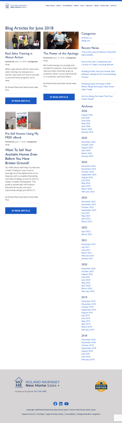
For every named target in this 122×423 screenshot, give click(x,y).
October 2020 (87, 271)
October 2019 (87, 307)
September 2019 (88, 309)
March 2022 (86, 234)
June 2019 (85, 318)
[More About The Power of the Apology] (61, 41)
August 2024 (87, 177)
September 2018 (88, 348)
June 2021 (85, 250)
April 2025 (85, 150)
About (58, 6)
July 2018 (85, 354)
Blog (82, 6)
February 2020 (87, 291)
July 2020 (85, 277)
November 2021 (88, 244)
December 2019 (88, 301)
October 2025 (87, 144)
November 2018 (88, 342)
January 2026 (87, 132)
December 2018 (88, 339)
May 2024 (85, 183)
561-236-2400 (40, 391)
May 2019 (85, 321)
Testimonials (68, 6)
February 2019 (87, 329)
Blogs (85, 40)
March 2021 (86, 252)
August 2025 (87, 147)
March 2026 (86, 129)
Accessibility (70, 414)
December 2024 (88, 166)
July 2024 (85, 180)
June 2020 (85, 280)
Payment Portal (28, 414)
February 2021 (87, 255)
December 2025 (88, 142)
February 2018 (87, 359)
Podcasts (89, 6)
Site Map (40, 414)
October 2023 (87, 207)
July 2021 (85, 247)
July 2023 (85, 213)
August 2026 (87, 115)
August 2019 (87, 312)
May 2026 (85, 123)
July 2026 (85, 117)
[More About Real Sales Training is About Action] (23, 41)
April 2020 (85, 285)
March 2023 (86, 221)
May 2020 (85, 282)
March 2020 (86, 288)
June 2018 (85, 356)
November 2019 (88, 304)
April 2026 (85, 126)
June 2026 (85, 120)
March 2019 (86, 327)
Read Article (22, 100)
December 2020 (88, 268)
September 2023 (88, 210)
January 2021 (87, 258)
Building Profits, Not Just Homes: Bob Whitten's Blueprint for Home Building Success (98, 74)
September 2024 (88, 174)
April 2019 (85, 324)
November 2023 (88, 204)
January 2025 (87, 156)
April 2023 (85, 218)
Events (76, 6)
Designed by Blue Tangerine (88, 414)
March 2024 (86, 189)
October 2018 (87, 345)
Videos (96, 6)
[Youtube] (66, 403)
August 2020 (87, 274)
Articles (86, 37)
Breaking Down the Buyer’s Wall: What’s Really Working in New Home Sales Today (97, 86)
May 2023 (85, 216)
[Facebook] (55, 403)
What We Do (50, 6)
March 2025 (86, 153)
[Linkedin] (60, 403)
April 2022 (85, 231)
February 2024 (87, 191)
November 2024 (88, 169)
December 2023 (88, 201)
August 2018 (87, 351)
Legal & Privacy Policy (54, 414)
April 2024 (85, 186)
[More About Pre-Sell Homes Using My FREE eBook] (23, 121)
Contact (113, 6)
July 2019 (85, 315)
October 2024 (87, 171)
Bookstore (104, 6)
